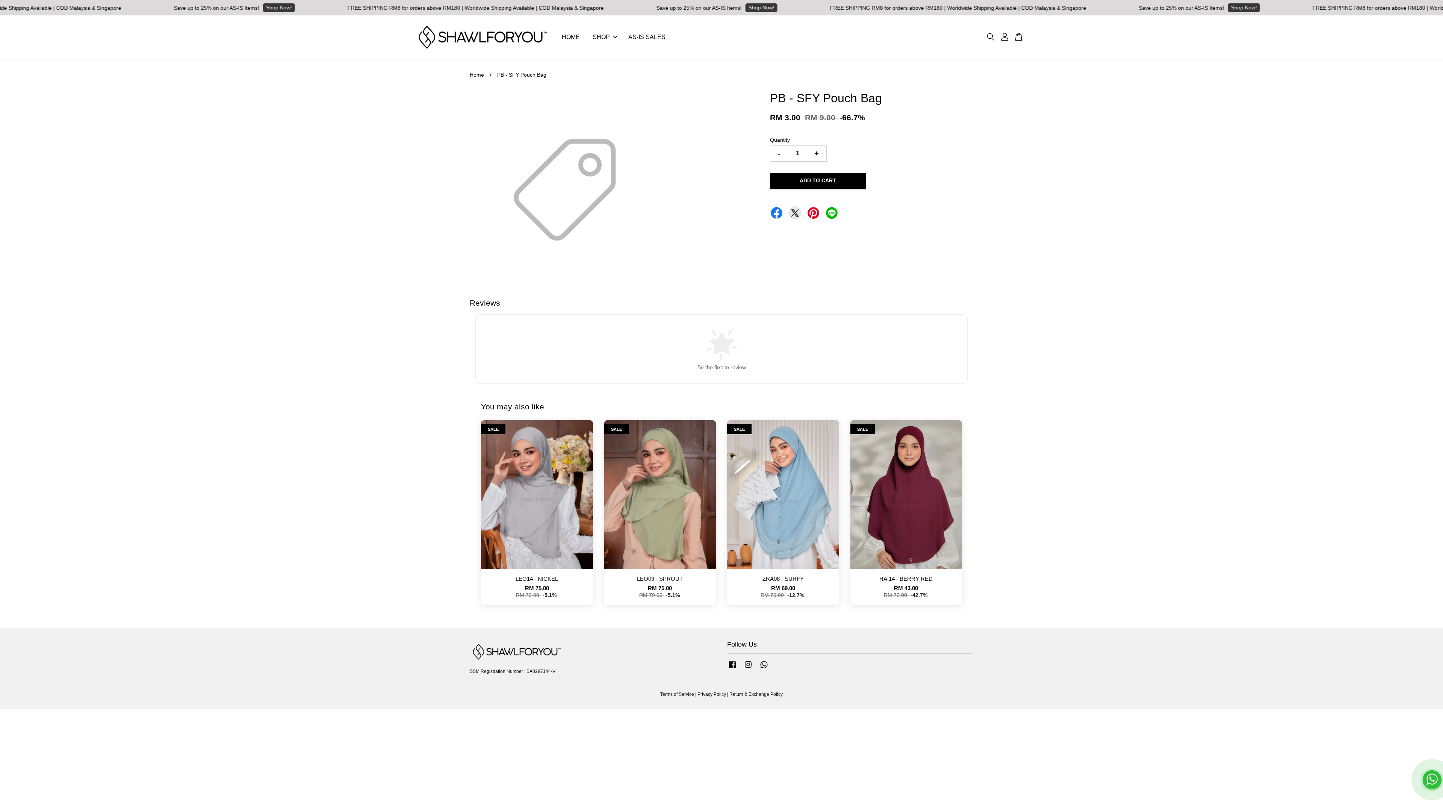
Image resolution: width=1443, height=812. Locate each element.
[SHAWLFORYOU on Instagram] (748, 668)
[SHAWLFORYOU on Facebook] (732, 668)
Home (477, 75)
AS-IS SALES (647, 37)
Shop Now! (200, 8)
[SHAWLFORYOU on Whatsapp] (764, 668)
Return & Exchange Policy (756, 694)
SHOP (601, 37)
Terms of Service (677, 694)
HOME (571, 37)
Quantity (780, 140)
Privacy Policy (711, 694)
